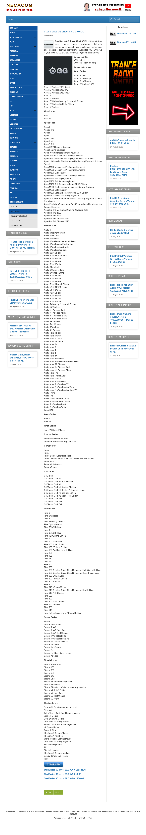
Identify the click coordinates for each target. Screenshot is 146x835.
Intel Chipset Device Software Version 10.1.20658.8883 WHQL (21, 274)
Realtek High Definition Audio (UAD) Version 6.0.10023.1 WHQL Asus (121, 288)
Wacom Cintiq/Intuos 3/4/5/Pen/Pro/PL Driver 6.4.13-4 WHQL (22, 358)
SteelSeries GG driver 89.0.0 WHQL (64, 31)
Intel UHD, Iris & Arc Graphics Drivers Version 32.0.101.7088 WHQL (122, 201)
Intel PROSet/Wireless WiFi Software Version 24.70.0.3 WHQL (121, 259)
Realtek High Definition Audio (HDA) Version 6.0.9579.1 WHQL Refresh (22, 245)
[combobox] (124, 19)
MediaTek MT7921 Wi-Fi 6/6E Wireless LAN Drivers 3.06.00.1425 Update (22, 329)
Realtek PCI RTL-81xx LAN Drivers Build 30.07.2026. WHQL (123, 349)
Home (11, 19)
